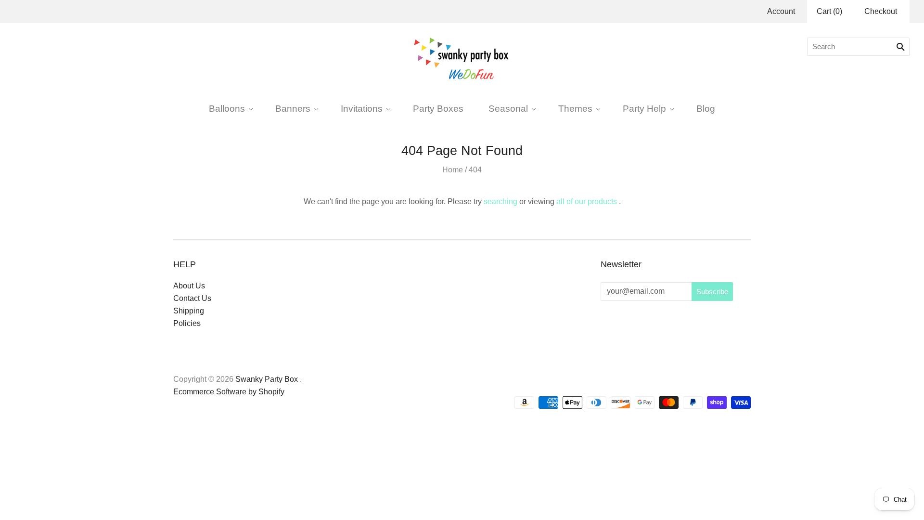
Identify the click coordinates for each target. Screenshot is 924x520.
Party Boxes (438, 108)
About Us (189, 286)
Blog (705, 108)
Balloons (227, 108)
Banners (292, 108)
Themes (575, 108)
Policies (187, 323)
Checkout (880, 11)
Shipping (188, 311)
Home (452, 170)
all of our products (586, 201)
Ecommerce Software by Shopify (228, 392)
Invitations (362, 108)
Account (781, 11)
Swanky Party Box (266, 379)
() (829, 11)
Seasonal (508, 108)
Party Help (644, 108)
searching (500, 201)
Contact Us (192, 298)
